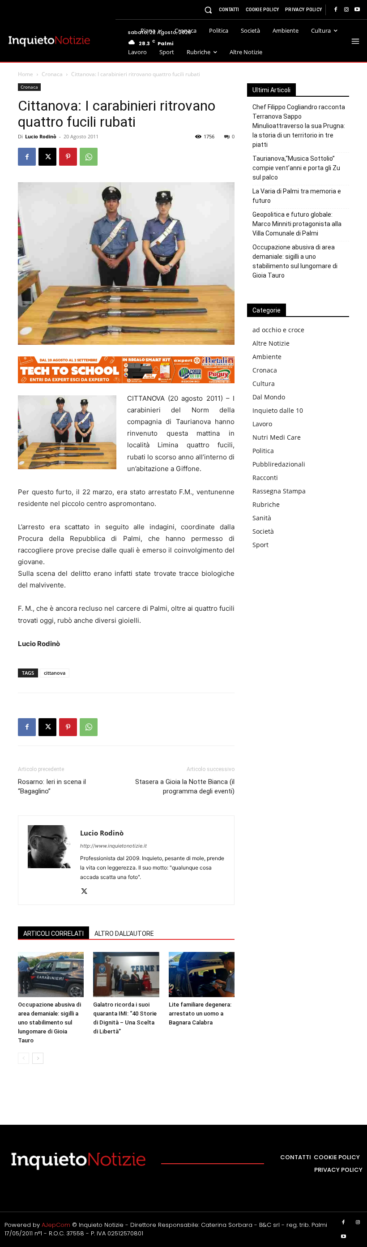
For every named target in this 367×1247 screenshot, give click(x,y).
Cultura (263, 383)
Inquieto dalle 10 (277, 410)
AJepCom (56, 1225)
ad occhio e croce (278, 330)
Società (263, 531)
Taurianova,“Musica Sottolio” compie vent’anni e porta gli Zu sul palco (296, 168)
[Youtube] (357, 9)
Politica (263, 450)
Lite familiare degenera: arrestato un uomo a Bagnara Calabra (200, 1013)
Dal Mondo (268, 397)
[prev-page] (23, 1058)
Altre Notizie (271, 343)
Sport (260, 544)
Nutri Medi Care (276, 437)
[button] (208, 9)
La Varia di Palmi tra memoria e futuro (296, 196)
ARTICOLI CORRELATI (53, 933)
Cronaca (52, 74)
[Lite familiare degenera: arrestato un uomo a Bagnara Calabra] (202, 974)
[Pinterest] (68, 157)
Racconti (265, 477)
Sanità (261, 518)
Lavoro (262, 424)
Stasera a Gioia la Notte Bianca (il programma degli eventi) (185, 786)
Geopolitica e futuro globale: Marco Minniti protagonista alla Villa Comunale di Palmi (296, 224)
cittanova (54, 672)
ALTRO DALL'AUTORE (124, 933)
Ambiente (267, 356)
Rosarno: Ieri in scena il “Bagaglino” (52, 786)
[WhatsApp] (89, 157)
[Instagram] (346, 9)
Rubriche (266, 504)
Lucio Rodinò (40, 136)
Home (25, 74)
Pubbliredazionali (278, 464)
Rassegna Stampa (279, 491)
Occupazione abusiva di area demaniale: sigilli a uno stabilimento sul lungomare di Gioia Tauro (49, 1022)
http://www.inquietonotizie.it (113, 846)
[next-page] (37, 1058)
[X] (47, 157)
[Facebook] (335, 9)
